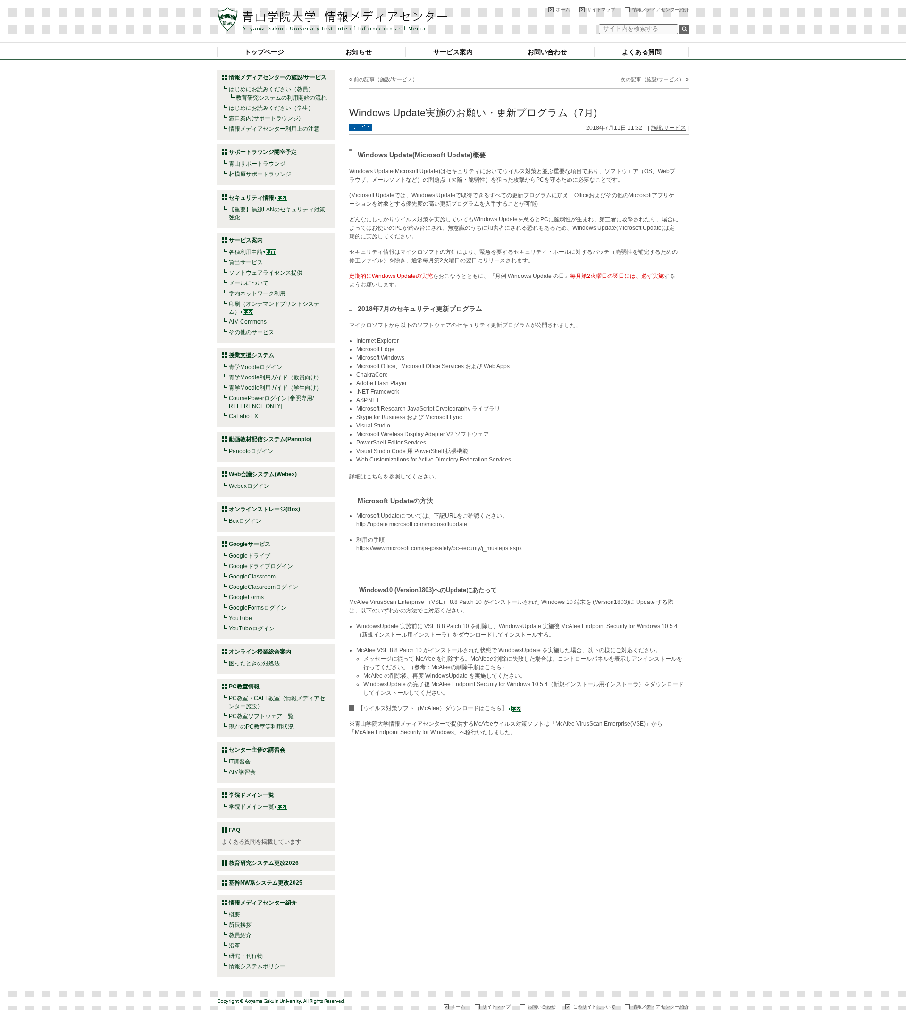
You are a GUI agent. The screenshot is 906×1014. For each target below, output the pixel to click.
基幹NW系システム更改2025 (265, 883)
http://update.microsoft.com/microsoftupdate (411, 524)
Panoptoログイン (251, 451)
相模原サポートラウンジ (260, 174)
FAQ (234, 830)
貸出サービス (246, 262)
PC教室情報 (244, 686)
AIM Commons (248, 321)
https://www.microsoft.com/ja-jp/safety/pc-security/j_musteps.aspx (439, 548)
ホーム (563, 9)
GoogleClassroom (252, 576)
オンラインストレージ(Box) (264, 509)
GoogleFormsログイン (257, 607)
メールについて (248, 283)
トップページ (264, 52)
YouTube (240, 618)
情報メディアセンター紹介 (660, 9)
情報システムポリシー (257, 966)
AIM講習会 (242, 772)
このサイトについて (594, 1006)
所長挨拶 (240, 925)
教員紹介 (240, 935)
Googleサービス (249, 544)
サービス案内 (453, 52)
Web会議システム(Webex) (263, 474)
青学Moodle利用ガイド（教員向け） (275, 377)
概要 (234, 914)
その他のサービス (251, 332)
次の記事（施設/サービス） (652, 79)
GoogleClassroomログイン (263, 587)
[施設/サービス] (360, 126)
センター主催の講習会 (257, 749)
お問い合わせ (547, 52)
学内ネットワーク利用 (257, 293)
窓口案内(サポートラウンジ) (265, 118)
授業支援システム (251, 355)
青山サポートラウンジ (257, 163)
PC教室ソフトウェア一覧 (261, 716)
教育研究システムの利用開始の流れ (281, 97)
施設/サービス (668, 128)
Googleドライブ (249, 556)
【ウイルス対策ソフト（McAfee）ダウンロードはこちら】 (432, 708)
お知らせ (358, 52)
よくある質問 (642, 52)
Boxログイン (245, 521)
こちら (374, 476)
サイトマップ (601, 9)
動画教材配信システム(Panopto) (270, 439)
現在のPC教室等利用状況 (261, 726)
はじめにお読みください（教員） (271, 89)
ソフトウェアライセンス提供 (265, 272)
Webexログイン (249, 486)
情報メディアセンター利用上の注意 (274, 129)
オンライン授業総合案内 (260, 651)
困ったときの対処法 (254, 663)
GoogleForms (246, 597)
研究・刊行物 (246, 956)
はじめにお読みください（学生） (271, 108)
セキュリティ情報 (251, 197)
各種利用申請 (246, 252)
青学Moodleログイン (255, 367)
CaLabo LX (243, 416)
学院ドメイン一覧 (251, 807)
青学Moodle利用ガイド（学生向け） (275, 388)
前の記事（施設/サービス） (386, 79)
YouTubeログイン (252, 628)
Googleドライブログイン (261, 566)
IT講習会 (240, 761)
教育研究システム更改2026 (264, 863)
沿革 (234, 945)
